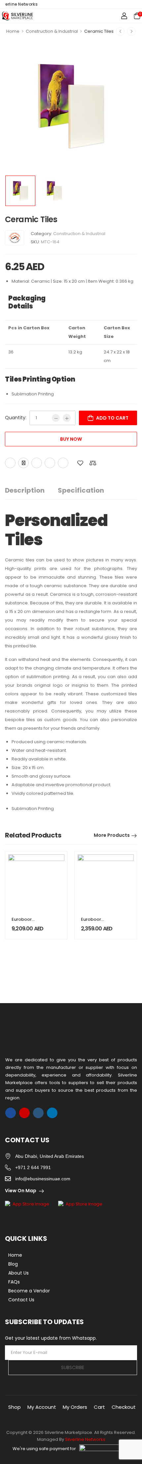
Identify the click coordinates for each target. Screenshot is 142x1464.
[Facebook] (10, 463)
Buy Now (71, 439)
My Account (41, 1406)
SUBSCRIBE (72, 1367)
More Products (112, 835)
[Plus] (67, 418)
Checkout (124, 1406)
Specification (81, 490)
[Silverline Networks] (14, 237)
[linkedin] (52, 1113)
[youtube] (38, 1113)
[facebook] (10, 1113)
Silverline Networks (85, 1439)
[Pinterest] (36, 463)
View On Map (20, 1190)
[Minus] (56, 418)
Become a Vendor (29, 1290)
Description (25, 490)
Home (12, 31)
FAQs (14, 1282)
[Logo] (17, 15)
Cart (99, 1406)
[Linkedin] (63, 463)
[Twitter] (23, 463)
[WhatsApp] (50, 463)
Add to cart (112, 418)
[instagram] (24, 1113)
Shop (14, 1406)
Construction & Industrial (52, 31)
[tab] (31, 490)
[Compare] (93, 463)
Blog (13, 1264)
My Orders (75, 1406)
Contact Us (21, 1299)
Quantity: (15, 417)
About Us (18, 1273)
